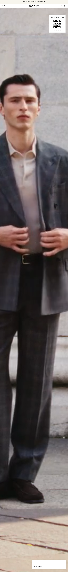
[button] (2, 6)
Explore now (57, 566)
